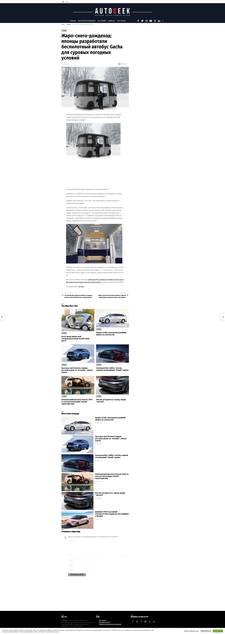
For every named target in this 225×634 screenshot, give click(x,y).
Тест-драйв (102, 21)
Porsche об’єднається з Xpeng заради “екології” (111, 400)
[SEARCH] (163, 20)
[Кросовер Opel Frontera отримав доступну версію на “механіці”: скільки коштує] (77, 353)
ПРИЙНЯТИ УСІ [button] (218, 631)
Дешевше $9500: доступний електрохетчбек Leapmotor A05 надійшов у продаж (112, 514)
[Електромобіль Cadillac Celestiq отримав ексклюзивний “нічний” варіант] (112, 353)
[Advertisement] (95, 174)
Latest (66, 1)
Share (63, 69)
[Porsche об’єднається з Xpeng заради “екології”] (112, 385)
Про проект (121, 21)
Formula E (111, 21)
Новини (73, 21)
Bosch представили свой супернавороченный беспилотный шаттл (75, 338)
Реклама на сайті (104, 622)
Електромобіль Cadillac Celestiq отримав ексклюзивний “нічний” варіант (112, 369)
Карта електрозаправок (86, 21)
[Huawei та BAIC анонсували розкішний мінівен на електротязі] (112, 318)
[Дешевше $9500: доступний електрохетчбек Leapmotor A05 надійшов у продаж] (77, 520)
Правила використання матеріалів (110, 624)
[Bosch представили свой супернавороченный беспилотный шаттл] (77, 320)
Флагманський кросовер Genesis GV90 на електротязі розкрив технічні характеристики (76, 401)
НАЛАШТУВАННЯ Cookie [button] (191, 631)
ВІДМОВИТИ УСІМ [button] (205, 631)
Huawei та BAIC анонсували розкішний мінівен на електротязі (111, 333)
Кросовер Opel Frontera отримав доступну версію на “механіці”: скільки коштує (77, 370)
